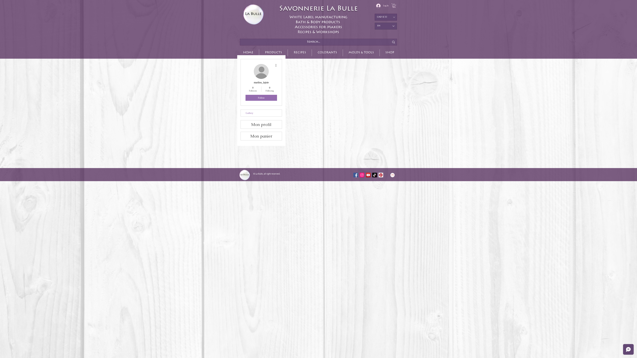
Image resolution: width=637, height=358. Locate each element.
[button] (394, 5)
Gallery (249, 113)
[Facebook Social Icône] (355, 175)
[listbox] (386, 17)
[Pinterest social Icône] (381, 175)
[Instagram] (362, 175)
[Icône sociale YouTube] (368, 175)
